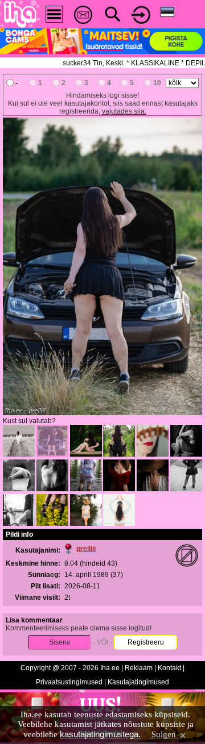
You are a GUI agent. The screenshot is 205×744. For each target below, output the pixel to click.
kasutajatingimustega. (100, 734)
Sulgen (163, 734)
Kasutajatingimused (138, 682)
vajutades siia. (124, 111)
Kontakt (169, 668)
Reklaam (139, 668)
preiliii (86, 549)
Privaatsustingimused (69, 682)
